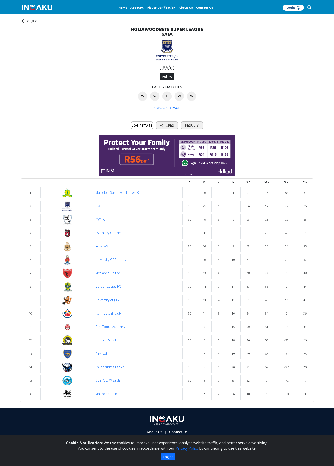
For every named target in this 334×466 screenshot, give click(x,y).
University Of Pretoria (110, 259)
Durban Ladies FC (108, 286)
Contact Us (204, 7)
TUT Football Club (108, 313)
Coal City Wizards (107, 380)
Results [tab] (192, 125)
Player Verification (161, 7)
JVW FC (100, 219)
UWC (98, 206)
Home (122, 7)
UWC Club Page (167, 108)
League (30, 20)
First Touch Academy (110, 327)
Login (291, 7)
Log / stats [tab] (142, 125)
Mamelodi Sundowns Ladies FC (117, 192)
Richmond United (107, 273)
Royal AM (101, 246)
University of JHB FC (109, 300)
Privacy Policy (187, 448)
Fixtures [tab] (167, 125)
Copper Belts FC (107, 340)
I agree (168, 457)
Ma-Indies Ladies (107, 394)
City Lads (101, 353)
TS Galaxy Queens (108, 233)
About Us (186, 7)
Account (137, 7)
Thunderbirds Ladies (110, 367)
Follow (167, 76)
